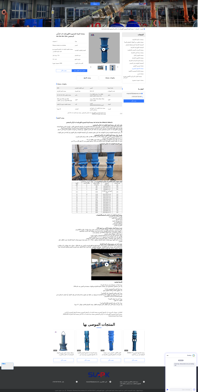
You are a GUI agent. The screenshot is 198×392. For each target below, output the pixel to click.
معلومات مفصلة (110, 78)
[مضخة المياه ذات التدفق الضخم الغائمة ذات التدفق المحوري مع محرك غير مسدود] (87, 341)
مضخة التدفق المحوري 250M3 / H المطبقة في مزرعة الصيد (136, 353)
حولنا (110, 3)
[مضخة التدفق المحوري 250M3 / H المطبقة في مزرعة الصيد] (134, 341)
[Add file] (194, 389)
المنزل (104, 3)
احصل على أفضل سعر (79, 70)
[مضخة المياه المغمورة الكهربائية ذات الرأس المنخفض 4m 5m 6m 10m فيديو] (104, 48)
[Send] (167, 389)
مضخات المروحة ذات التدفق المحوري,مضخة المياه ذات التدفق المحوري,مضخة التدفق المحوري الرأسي (91, 312)
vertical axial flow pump (115, 316)
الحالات (130, 3)
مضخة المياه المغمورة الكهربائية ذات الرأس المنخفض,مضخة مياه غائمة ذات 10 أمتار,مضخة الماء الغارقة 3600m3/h (92, 314)
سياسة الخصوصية (132, 390)
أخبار (123, 3)
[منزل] (143, 4)
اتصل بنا (137, 3)
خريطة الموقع (140, 390)
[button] (142, 344)
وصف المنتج (87, 78)
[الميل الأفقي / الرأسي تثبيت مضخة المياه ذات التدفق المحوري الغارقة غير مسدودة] (111, 341)
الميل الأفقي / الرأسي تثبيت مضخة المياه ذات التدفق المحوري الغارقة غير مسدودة (111, 354)
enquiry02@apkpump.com (134, 93)
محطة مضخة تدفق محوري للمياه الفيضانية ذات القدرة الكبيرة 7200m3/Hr (65, 354)
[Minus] (167, 355)
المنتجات (117, 3)
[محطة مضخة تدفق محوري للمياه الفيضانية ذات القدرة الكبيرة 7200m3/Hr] (63, 341)
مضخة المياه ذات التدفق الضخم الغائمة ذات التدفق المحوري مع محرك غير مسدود (87, 354)
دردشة (95, 3)
